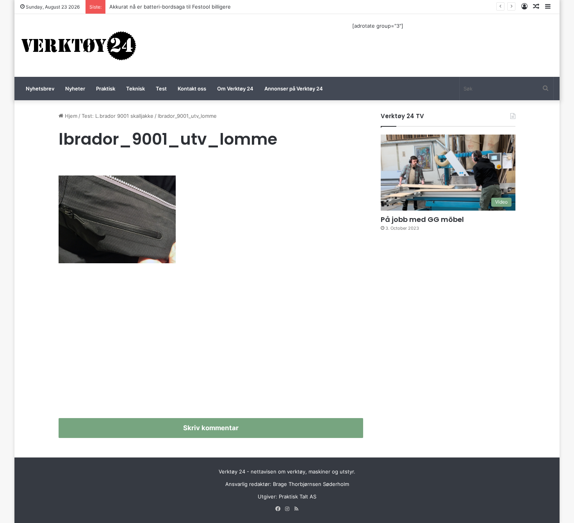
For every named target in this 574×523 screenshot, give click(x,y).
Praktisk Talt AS (297, 496)
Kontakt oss (192, 88)
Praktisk (105, 88)
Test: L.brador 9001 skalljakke (117, 116)
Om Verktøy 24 (235, 88)
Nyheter (75, 88)
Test (161, 88)
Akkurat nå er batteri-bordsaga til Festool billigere (170, 7)
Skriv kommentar (211, 428)
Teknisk (135, 88)
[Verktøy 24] (78, 45)
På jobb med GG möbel (422, 219)
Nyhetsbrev (40, 88)
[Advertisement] (211, 344)
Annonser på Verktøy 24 (293, 88)
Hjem (70, 116)
